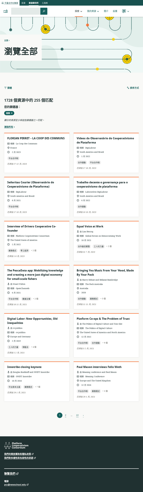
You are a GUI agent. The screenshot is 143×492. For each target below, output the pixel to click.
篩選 (9, 88)
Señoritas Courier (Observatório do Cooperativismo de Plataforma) (30, 184)
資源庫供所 (34, 3)
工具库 (45, 3)
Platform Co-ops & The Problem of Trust (103, 319)
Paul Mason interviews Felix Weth (99, 367)
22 (77, 415)
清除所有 (8, 127)
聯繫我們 (9, 473)
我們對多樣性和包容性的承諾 (18, 457)
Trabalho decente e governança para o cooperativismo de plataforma (102, 184)
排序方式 (134, 88)
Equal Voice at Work (90, 226)
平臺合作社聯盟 (11, 3)
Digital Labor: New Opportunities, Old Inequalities (32, 321)
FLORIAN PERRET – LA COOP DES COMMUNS (36, 138)
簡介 (106, 11)
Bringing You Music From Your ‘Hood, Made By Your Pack (105, 273)
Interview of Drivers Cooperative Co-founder (31, 228)
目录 (23, 3)
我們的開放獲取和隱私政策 (17, 454)
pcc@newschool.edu (15, 484)
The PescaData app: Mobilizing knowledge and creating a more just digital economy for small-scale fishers (35, 275)
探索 (77, 11)
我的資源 (91, 11)
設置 (115, 11)
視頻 (9, 113)
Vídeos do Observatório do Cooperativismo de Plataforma (105, 140)
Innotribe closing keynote (24, 367)
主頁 (6, 40)
